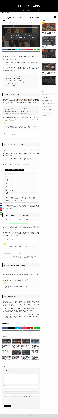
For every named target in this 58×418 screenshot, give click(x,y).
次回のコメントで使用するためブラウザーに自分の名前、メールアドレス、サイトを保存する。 (18, 396)
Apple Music (47, 100)
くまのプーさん (50, 101)
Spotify (51, 100)
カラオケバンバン (44, 106)
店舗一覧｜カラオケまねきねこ (17, 134)
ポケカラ (53, 110)
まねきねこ (8, 323)
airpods (43, 100)
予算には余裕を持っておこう (13, 85)
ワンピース (43, 112)
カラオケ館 (49, 106)
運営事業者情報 (30, 415)
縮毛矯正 (50, 113)
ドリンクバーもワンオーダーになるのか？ (15, 80)
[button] (5, 49)
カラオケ (4, 323)
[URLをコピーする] (1, 214)
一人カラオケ (48, 112)
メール (5, 389)
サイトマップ (35, 415)
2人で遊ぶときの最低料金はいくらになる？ (16, 83)
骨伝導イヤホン (44, 115)
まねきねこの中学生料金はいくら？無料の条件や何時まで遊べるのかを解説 (24, 254)
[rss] (54, 0)
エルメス (54, 103)
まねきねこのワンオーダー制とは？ (14, 78)
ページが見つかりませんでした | (10, 239)
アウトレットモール (49, 103)
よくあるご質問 (14, 113)
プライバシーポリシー (24, 415)
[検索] (55, 0)
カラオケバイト (48, 104)
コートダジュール (44, 107)
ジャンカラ (49, 107)
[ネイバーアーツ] (29, 5)
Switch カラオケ (44, 101)
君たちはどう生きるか (45, 113)
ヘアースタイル (49, 110)
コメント (5, 373)
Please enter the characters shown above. (10, 400)
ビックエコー (44, 110)
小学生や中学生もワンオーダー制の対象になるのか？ (17, 82)
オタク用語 (43, 104)
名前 (4, 385)
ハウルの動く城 (50, 109)
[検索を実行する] (55, 17)
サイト (5, 392)
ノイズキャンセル (44, 109)
